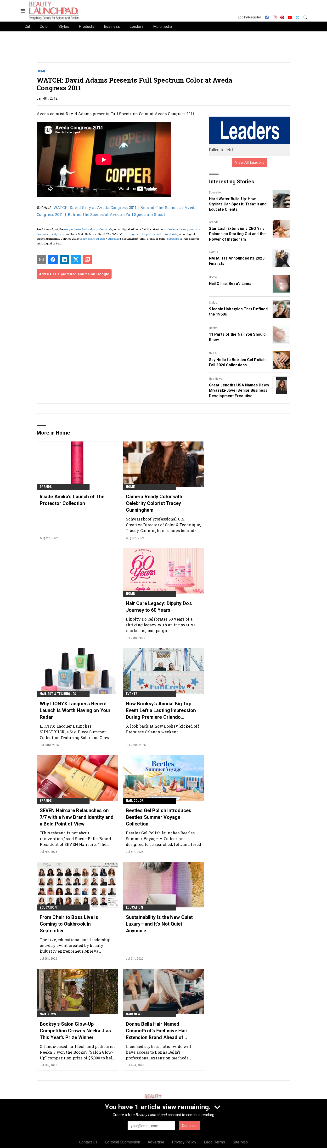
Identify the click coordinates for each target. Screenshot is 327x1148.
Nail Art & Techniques (58, 694)
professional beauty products (182, 229)
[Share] (53, 259)
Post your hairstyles (49, 234)
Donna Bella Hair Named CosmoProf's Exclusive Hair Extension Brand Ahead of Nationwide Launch (157, 1031)
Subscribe (113, 238)
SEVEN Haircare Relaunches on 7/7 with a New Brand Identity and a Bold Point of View (76, 817)
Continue (189, 1125)
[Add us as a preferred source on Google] (87, 259)
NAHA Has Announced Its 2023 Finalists (237, 261)
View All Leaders (250, 162)
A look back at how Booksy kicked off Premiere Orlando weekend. (162, 729)
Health (213, 328)
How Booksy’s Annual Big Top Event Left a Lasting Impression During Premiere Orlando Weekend (161, 710)
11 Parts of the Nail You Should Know (237, 337)
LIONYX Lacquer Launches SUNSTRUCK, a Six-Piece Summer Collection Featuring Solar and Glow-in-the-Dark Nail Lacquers (75, 732)
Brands (214, 222)
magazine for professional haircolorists (152, 234)
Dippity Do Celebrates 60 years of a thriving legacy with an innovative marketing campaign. (161, 624)
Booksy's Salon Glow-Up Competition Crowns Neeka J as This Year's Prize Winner (75, 1030)
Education (215, 192)
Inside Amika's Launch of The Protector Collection (72, 500)
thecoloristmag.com (92, 238)
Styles (213, 302)
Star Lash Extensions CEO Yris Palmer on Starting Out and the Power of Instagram (237, 234)
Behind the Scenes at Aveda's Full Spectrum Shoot (117, 214)
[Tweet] (76, 259)
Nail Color (135, 801)
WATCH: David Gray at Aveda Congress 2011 (94, 207)
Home (41, 71)
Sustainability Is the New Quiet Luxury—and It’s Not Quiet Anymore (159, 923)
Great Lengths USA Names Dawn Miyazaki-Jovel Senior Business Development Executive (239, 390)
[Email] (41, 259)
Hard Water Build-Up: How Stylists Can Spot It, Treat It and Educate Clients (237, 204)
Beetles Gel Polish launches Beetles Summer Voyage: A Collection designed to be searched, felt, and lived (163, 838)
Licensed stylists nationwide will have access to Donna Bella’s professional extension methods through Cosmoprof (158, 1052)
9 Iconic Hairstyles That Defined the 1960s (238, 312)
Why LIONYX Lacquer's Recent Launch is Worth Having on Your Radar (75, 710)
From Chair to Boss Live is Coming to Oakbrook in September (69, 923)
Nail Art (214, 353)
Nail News (48, 1014)
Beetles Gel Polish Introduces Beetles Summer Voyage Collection (158, 817)
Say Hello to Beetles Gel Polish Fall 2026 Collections (237, 362)
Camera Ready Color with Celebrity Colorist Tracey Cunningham (154, 503)
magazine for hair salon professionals (88, 229)
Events (213, 252)
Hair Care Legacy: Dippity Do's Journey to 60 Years (159, 606)
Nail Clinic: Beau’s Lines (230, 283)
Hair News (215, 378)
